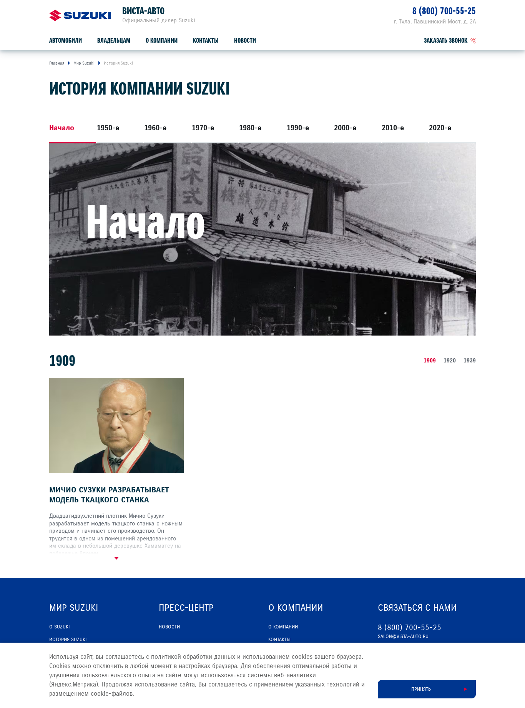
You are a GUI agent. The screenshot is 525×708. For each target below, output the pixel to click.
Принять (421, 689)
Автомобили (65, 40)
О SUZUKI (59, 627)
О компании (162, 40)
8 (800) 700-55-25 (444, 11)
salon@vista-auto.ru (403, 636)
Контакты (206, 40)
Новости (245, 40)
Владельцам (113, 40)
